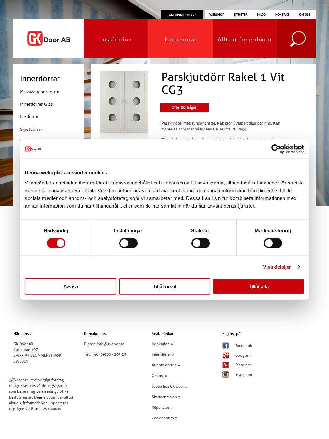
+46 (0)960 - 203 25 (109, 354)
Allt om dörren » (166, 365)
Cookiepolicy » (164, 418)
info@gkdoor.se (110, 343)
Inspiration (116, 39)
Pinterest (243, 365)
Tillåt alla (259, 286)
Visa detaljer (277, 267)
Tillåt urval (164, 286)
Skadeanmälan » (166, 396)
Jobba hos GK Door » (169, 386)
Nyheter (240, 14)
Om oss (305, 14)
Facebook (243, 345)
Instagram (243, 374)
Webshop (216, 14)
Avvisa (70, 286)
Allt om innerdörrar (245, 39)
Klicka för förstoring (124, 145)
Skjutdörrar (31, 129)
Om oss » (159, 375)
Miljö (261, 14)
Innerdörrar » (163, 354)
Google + (243, 355)
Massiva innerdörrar (39, 91)
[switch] (128, 243)
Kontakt (282, 14)
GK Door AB (48, 38)
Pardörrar (29, 117)
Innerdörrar (181, 39)
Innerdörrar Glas (36, 104)
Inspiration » (162, 343)
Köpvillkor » (162, 407)
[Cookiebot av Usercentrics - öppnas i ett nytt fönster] (276, 149)
